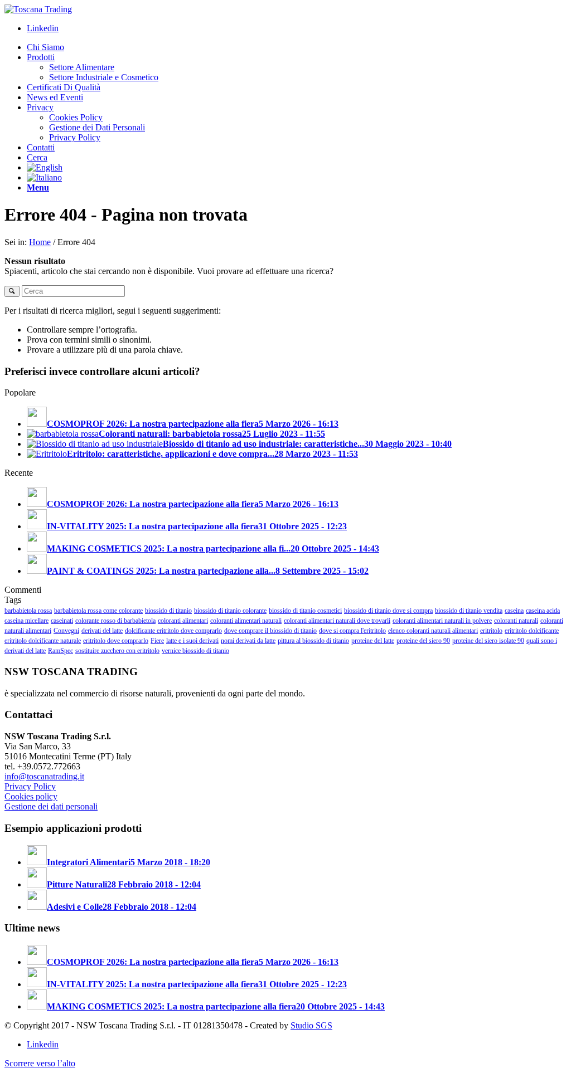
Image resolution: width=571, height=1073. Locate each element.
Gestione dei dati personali (51, 806)
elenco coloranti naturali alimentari (433, 631)
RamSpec (60, 651)
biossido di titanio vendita (468, 610)
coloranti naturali (516, 621)
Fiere (157, 641)
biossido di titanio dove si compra (388, 610)
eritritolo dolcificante (532, 631)
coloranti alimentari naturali (246, 621)
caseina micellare (26, 621)
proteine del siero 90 (423, 641)
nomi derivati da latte (248, 641)
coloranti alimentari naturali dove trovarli (337, 621)
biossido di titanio (168, 610)
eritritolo (491, 631)
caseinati (62, 621)
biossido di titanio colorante (230, 610)
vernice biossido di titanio (195, 651)
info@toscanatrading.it (44, 776)
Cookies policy (30, 796)
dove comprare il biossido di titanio (270, 631)
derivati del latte (102, 631)
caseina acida (543, 610)
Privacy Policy (30, 786)
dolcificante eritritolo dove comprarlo (173, 631)
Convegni (66, 631)
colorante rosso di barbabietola (115, 621)
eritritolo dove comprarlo (115, 641)
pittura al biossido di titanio (313, 641)
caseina (514, 610)
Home (40, 242)
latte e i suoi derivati (192, 641)
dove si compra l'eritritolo (352, 631)
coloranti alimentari (183, 621)
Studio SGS (311, 1025)
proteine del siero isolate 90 (488, 641)
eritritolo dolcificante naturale (42, 641)
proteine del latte (372, 641)
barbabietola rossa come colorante (98, 610)
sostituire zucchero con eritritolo (117, 651)
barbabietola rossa (28, 610)
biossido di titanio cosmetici (305, 610)
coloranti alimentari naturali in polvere (442, 621)
